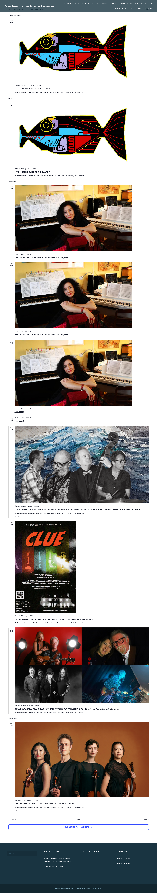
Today (78, 820)
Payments (102, 4)
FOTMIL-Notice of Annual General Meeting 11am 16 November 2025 (57, 859)
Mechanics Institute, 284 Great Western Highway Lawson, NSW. (78, 888)
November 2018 (123, 863)
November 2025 (123, 858)
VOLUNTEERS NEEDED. (53, 866)
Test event (19, 411)
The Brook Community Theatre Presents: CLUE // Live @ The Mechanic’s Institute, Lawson (54, 619)
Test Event (19, 420)
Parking (148, 8)
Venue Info (120, 8)
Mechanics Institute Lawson (29, 6)
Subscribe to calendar (77, 827)
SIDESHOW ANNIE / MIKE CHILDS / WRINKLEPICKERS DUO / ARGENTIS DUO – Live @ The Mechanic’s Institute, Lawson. (68, 708)
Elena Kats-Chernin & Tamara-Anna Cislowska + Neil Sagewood (42, 334)
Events (113, 4)
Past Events (135, 8)
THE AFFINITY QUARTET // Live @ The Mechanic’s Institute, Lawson (44, 803)
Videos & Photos (143, 4)
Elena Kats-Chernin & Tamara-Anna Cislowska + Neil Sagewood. (43, 257)
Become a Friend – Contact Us (79, 4)
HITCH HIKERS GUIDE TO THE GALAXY (32, 88)
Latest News (126, 4)
